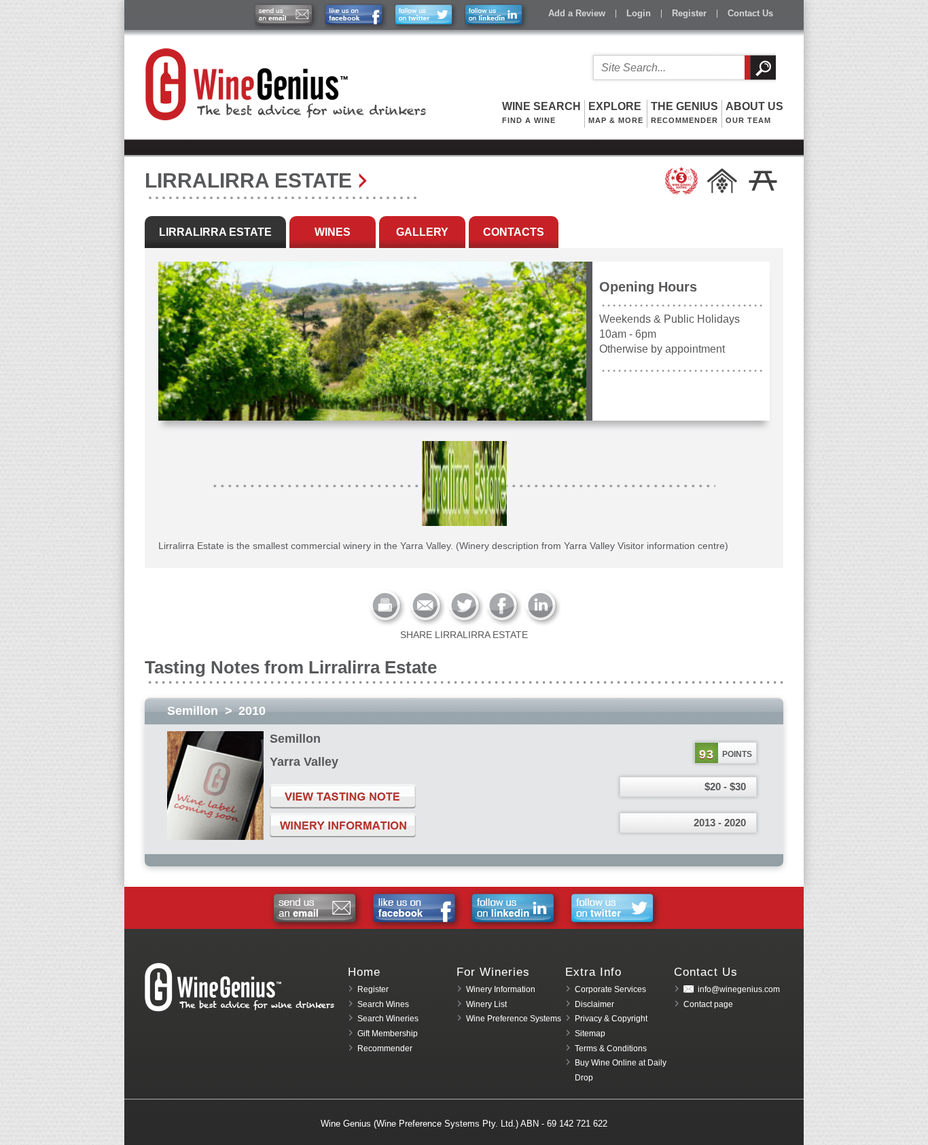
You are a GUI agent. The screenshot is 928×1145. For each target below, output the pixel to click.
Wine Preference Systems (513, 1018)
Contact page (708, 1004)
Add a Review (576, 13)
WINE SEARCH (541, 112)
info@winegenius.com (739, 989)
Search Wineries (387, 1018)
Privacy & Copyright (611, 1018)
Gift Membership (387, 1033)
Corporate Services (610, 989)
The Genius (684, 112)
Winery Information (500, 989)
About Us (754, 112)
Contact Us (750, 13)
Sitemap (590, 1033)
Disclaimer (594, 1004)
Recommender (384, 1048)
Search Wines (383, 1004)
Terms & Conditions (611, 1048)
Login (638, 13)
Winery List (486, 1004)
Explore (615, 112)
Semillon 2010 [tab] (216, 711)
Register (689, 13)
